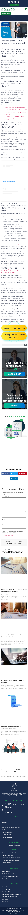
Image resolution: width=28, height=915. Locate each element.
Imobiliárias (5, 809)
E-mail (4, 513)
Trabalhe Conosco (6, 742)
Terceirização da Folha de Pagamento (11, 765)
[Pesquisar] (25, 345)
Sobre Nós (4, 730)
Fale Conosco (5, 737)
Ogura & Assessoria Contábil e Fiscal (10, 271)
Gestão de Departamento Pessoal (10, 783)
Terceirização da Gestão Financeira (10, 767)
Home (3, 727)
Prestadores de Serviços (8, 799)
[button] (26, 9)
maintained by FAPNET (14, 821)
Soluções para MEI (6, 770)
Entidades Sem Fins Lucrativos (9, 804)
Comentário (5, 490)
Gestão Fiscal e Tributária (8, 781)
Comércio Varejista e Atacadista (9, 811)
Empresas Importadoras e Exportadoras (11, 801)
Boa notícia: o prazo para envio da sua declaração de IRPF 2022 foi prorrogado (17, 908)
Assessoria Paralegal (7, 786)
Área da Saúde (5, 794)
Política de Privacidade (7, 744)
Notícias (4, 732)
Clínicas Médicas (6, 796)
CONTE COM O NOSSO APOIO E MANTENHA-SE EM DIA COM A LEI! (14, 327)
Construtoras (5, 806)
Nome (4, 507)
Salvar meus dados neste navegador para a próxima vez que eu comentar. (13, 526)
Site (3, 518)
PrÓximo (14, 452)
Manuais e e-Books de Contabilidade (11, 734)
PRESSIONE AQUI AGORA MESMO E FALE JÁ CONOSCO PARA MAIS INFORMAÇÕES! (14, 336)
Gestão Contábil (6, 778)
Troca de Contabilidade (7, 762)
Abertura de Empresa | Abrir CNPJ (10, 760)
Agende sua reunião (7, 739)
